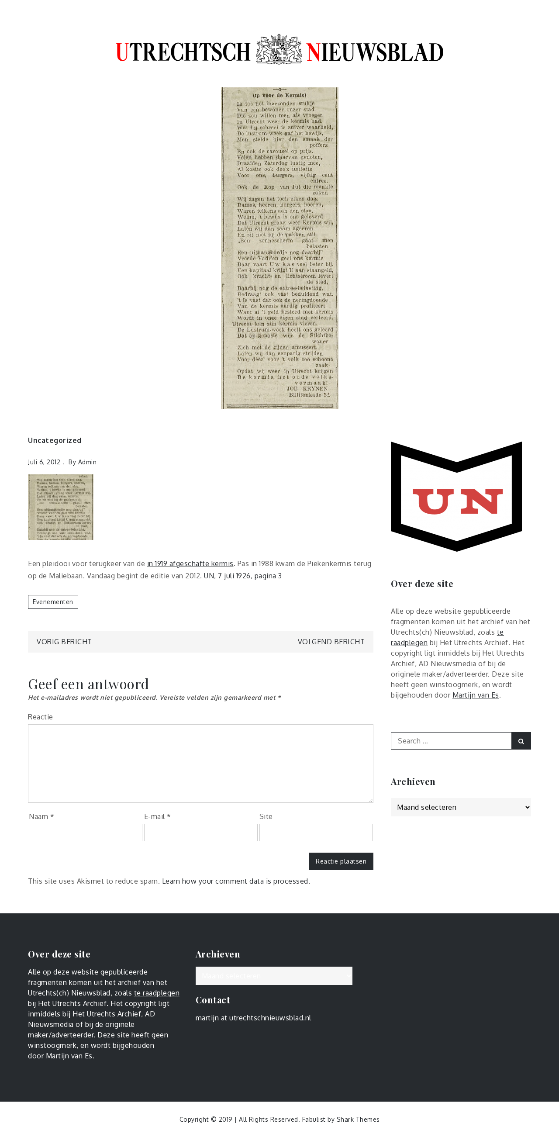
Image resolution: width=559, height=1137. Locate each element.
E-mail (157, 816)
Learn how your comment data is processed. (236, 881)
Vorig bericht (64, 641)
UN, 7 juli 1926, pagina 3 (243, 575)
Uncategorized (55, 440)
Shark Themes (358, 1119)
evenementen (53, 601)
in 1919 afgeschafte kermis (190, 563)
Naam (41, 816)
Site (266, 816)
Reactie (40, 716)
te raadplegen (157, 992)
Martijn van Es (475, 695)
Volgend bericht (331, 641)
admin (87, 462)
